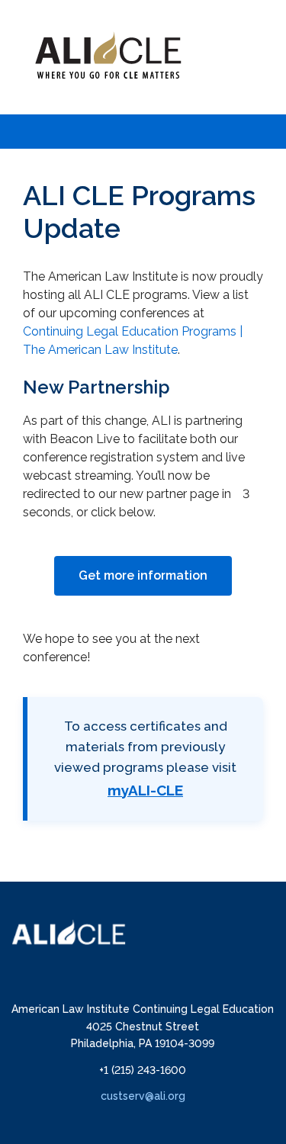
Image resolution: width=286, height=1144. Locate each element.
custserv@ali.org (143, 1096)
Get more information (143, 575)
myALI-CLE (145, 790)
